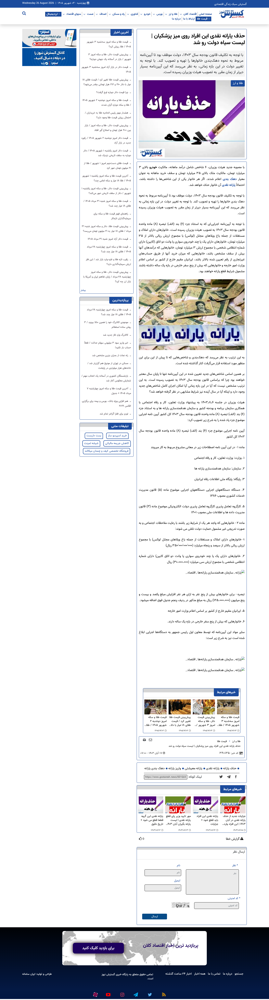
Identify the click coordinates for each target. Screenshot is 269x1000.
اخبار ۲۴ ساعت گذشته (178, 973)
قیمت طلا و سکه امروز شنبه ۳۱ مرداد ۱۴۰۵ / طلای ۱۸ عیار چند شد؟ (107, 203)
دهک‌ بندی (230, 179)
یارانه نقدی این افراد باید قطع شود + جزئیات (207, 820)
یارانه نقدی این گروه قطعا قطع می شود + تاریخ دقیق (152, 820)
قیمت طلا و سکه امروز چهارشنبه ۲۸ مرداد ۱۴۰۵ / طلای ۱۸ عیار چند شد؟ (109, 249)
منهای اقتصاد (73, 14)
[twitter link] (149, 992)
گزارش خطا (233, 839)
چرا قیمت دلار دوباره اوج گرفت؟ (112, 92)
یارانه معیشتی (193, 768)
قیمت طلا (202, 19)
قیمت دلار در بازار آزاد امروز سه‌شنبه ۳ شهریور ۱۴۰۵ (106, 69)
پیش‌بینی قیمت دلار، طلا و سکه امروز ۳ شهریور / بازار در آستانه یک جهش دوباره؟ (205, 721)
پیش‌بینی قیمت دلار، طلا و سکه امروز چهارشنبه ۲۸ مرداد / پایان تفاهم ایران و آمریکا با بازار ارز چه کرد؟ (107, 277)
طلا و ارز (173, 14)
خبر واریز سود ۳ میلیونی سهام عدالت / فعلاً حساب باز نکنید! (107, 345)
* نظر (235, 865)
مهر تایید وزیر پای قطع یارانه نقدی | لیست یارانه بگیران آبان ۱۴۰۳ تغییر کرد (178, 820)
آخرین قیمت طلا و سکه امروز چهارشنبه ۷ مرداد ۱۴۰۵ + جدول (109, 391)
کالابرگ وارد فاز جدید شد (116, 335)
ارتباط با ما (189, 19)
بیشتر (83, 290)
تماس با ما (214, 973)
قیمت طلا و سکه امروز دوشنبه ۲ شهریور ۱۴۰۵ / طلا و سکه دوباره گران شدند (156, 721)
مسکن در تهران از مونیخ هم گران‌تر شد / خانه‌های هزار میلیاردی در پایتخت (109, 365)
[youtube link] (107, 992)
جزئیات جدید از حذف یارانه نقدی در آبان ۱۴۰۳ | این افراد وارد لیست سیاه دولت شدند (234, 820)
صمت (90, 14)
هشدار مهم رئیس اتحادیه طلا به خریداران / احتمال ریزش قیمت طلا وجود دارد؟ (108, 115)
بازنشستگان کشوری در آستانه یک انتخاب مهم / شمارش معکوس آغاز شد (106, 378)
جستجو (239, 973)
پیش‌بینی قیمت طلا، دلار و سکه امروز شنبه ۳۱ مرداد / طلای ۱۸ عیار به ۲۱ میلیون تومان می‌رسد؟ (106, 228)
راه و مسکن (118, 14)
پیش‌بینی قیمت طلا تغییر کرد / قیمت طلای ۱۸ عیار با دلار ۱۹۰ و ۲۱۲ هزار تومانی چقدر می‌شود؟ (180, 721)
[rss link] (163, 992)
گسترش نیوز (108, 974)
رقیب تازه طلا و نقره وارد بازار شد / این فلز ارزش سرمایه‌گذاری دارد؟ (108, 262)
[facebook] (237, 777)
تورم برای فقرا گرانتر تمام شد (114, 414)
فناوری (134, 14)
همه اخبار (199, 973)
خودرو (147, 14)
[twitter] (222, 777)
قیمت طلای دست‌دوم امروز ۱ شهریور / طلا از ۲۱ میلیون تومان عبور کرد (107, 165)
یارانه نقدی (228, 185)
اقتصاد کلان (190, 14)
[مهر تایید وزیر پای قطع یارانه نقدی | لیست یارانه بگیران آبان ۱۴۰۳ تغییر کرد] (178, 805)
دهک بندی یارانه (154, 768)
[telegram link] (135, 992)
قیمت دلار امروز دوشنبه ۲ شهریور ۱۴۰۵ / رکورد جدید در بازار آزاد (106, 140)
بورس (160, 14)
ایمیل (177, 880)
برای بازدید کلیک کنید (98, 948)
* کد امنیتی (234, 898)
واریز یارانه (174, 768)
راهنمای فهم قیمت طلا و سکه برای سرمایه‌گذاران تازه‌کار (112, 216)
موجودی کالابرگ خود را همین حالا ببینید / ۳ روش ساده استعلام (107, 324)
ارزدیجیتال (52, 14)
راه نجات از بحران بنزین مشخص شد (110, 356)
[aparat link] (95, 994)
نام (178, 865)
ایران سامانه (28, 974)
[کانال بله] (49, 57)
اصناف (102, 14)
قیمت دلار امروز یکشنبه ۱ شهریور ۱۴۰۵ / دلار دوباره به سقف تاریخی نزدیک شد (107, 153)
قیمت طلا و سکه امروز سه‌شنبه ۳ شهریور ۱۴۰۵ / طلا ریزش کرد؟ (229, 721)
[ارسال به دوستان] (150, 739)
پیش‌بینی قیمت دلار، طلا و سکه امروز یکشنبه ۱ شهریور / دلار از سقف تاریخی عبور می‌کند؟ (106, 191)
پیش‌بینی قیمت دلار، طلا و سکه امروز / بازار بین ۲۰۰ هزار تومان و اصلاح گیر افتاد (107, 128)
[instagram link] (121, 992)
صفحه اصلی (205, 14)
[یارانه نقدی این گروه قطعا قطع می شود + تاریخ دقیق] (150, 805)
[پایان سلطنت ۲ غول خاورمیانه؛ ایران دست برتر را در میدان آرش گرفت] (230, 777)
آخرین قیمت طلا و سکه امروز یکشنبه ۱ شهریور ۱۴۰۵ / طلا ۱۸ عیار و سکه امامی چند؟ (106, 178)
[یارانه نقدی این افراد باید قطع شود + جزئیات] (205, 805)
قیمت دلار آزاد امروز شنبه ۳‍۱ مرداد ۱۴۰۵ (108, 239)
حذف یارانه (229, 768)
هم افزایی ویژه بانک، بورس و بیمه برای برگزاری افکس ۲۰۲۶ (106, 403)
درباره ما (176, 19)
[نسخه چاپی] (144, 739)
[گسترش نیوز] (232, 14)
